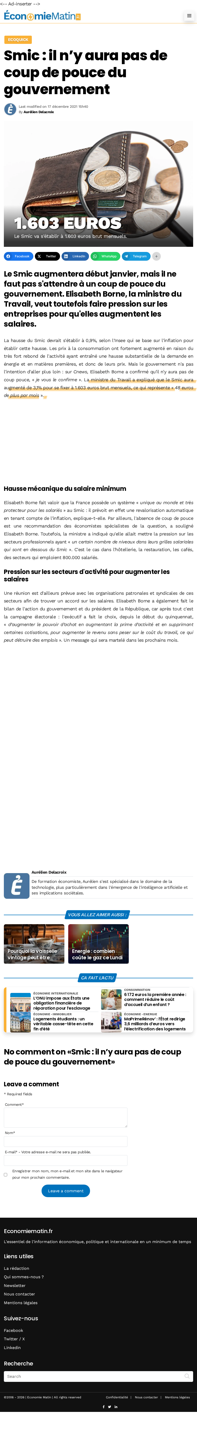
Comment (14, 1104)
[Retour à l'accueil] (88, 15)
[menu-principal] (189, 16)
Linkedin (12, 1347)
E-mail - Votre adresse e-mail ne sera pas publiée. (48, 1152)
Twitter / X (14, 1338)
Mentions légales (20, 1302)
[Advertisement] (98, 442)
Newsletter (15, 1285)
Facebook (13, 1330)
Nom (10, 1133)
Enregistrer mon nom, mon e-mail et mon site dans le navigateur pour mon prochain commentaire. (67, 1174)
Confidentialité (117, 1397)
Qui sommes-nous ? (24, 1276)
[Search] (187, 1376)
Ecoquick (18, 39)
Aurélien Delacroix (49, 872)
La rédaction (16, 1268)
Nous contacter (19, 1294)
